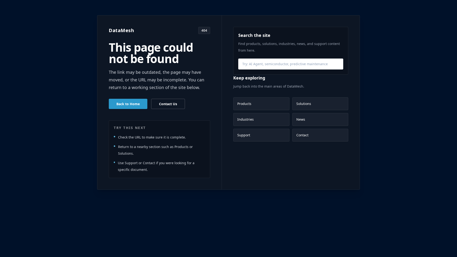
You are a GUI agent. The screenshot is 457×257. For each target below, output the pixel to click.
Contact (302, 135)
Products (244, 103)
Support (243, 135)
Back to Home (128, 104)
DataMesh (121, 30)
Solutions (303, 103)
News (300, 119)
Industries (245, 119)
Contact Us (168, 104)
